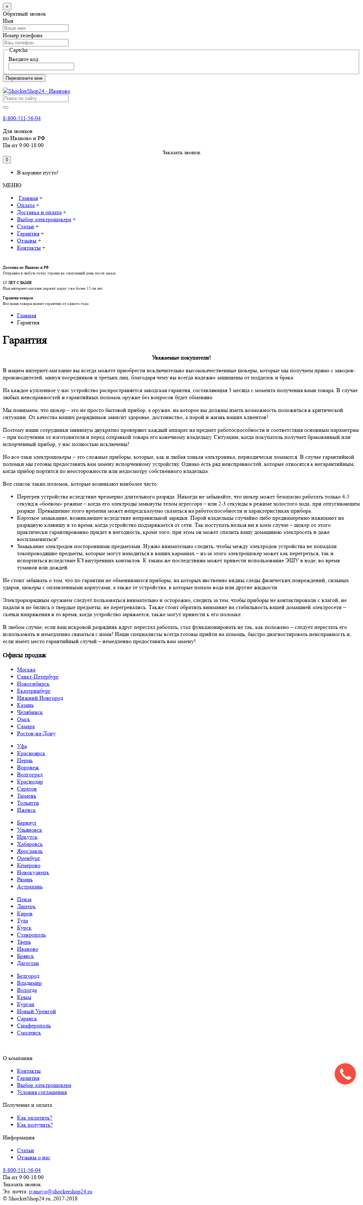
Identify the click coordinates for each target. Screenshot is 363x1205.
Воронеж (28, 767)
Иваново (27, 948)
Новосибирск (33, 683)
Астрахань (30, 886)
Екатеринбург (34, 690)
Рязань (25, 879)
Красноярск (31, 753)
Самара (26, 726)
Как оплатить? (34, 1117)
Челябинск (30, 712)
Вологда (27, 990)
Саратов (27, 788)
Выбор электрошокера (44, 1085)
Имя (8, 20)
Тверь (24, 941)
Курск (24, 927)
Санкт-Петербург (38, 676)
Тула (22, 920)
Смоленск (29, 1032)
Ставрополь (31, 934)
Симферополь (34, 1025)
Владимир (29, 983)
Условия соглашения (42, 1092)
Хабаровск (30, 844)
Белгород (28, 975)
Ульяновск (29, 829)
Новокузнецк (33, 872)
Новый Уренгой (36, 1011)
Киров (25, 913)
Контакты (29, 1070)
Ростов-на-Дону (36, 733)
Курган (25, 1004)
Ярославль (30, 851)
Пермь (25, 760)
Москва (26, 669)
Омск (23, 719)
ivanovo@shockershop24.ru (60, 1191)
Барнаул (26, 822)
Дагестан (28, 963)
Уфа (22, 746)
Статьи (25, 1150)
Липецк (26, 906)
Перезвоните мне (24, 78)
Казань (25, 705)
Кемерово (28, 865)
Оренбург (28, 858)
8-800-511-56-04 (22, 118)
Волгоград (30, 774)
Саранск (27, 1018)
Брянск (25, 956)
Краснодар (30, 781)
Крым (24, 997)
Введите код (23, 59)
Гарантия (28, 1078)
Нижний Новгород (40, 697)
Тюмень (26, 795)
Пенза (24, 899)
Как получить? (35, 1124)
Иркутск (27, 836)
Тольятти (28, 802)
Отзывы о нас (33, 1157)
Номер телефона (23, 35)
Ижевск (26, 810)
